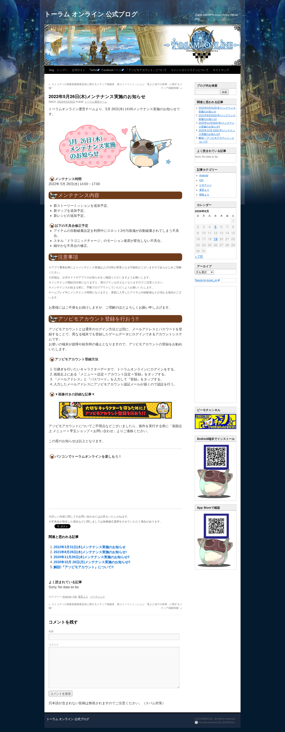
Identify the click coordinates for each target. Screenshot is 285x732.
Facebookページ (112, 70)
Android (66, 596)
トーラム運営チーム (95, 101)
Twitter (93, 70)
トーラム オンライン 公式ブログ (91, 13)
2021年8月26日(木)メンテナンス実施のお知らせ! (90, 552)
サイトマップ (221, 70)
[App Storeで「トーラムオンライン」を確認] (215, 568)
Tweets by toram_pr (206, 280)
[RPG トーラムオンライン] (215, 499)
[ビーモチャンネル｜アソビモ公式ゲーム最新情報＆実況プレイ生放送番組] (215, 421)
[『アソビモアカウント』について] (115, 410)
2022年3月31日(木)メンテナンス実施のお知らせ (90, 547)
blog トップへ (58, 70)
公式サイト (78, 70)
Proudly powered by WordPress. (217, 722)
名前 (51, 631)
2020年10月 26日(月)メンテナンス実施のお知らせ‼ (92, 562)
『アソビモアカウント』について (146, 70)
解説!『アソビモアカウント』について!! (83, 567)
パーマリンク (97, 596)
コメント (54, 644)
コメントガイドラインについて (190, 70)
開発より (204, 194)
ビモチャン (205, 185)
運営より (83, 596)
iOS (75, 596)
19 (215, 238)
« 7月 (199, 256)
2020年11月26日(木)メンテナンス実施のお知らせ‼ (92, 557)
